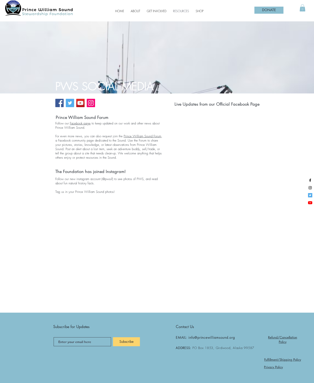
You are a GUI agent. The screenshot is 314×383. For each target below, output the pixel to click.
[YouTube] (80, 103)
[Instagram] (91, 103)
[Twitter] (70, 103)
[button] (302, 7)
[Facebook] (59, 103)
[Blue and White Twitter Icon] (310, 195)
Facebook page (80, 123)
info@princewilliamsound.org (211, 337)
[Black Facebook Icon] (310, 180)
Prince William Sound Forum (142, 136)
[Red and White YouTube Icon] (310, 203)
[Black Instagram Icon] (310, 188)
